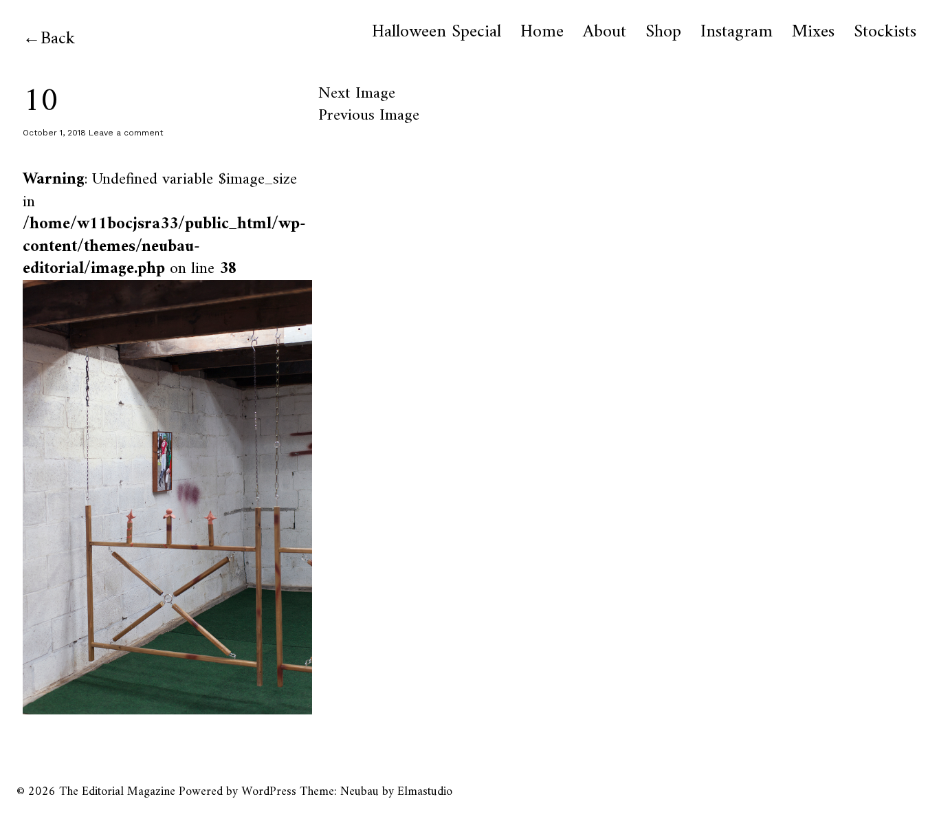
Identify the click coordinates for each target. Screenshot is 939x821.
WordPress (268, 791)
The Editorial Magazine (117, 791)
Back (58, 38)
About (604, 32)
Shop (663, 32)
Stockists (885, 32)
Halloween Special (436, 32)
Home (542, 32)
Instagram (736, 32)
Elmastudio (424, 791)
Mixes (813, 32)
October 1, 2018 (54, 133)
